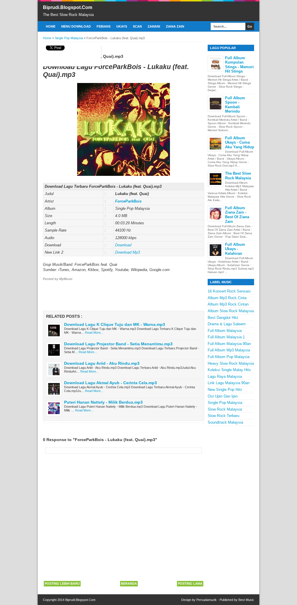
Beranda (129, 583)
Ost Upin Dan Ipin (223, 396)
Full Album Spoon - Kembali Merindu (235, 105)
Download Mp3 (127, 252)
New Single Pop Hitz (225, 389)
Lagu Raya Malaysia (225, 376)
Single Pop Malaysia (225, 402)
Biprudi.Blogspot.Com (67, 7)
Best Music (246, 600)
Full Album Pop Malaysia (228, 357)
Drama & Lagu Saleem (227, 324)
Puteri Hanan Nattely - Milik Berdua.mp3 (103, 402)
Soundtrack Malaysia (225, 422)
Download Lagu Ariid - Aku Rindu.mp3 (102, 363)
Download (123, 245)
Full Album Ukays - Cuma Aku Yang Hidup (239, 142)
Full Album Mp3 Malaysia (229, 350)
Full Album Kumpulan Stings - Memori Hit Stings (239, 65)
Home (50, 26)
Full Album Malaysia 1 (226, 337)
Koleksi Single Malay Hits (229, 370)
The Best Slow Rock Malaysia (238, 175)
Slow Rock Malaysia (225, 409)
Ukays (121, 26)
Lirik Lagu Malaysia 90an (228, 383)
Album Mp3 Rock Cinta (227, 298)
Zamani (154, 26)
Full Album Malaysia (225, 330)
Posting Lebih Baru (62, 583)
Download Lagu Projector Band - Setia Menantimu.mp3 (118, 344)
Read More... (94, 332)
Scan (137, 26)
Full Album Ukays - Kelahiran (235, 249)
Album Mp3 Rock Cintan (228, 304)
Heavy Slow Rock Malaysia (231, 363)
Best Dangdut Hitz (223, 317)
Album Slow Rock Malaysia (231, 311)
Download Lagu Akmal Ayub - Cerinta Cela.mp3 (110, 382)
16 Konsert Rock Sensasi (229, 291)
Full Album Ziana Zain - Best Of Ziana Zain (237, 215)
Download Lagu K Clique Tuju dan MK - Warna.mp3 (114, 324)
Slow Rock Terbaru (223, 415)
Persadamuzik (206, 600)
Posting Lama (190, 583)
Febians (104, 26)
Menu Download (76, 26)
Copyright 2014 (54, 600)
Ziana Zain (175, 26)
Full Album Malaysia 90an (229, 344)
